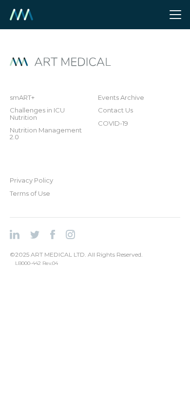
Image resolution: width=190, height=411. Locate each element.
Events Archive (121, 97)
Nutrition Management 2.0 (46, 134)
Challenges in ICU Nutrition (37, 114)
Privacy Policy (31, 180)
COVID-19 (113, 123)
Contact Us (115, 110)
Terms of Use (30, 193)
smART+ (22, 97)
